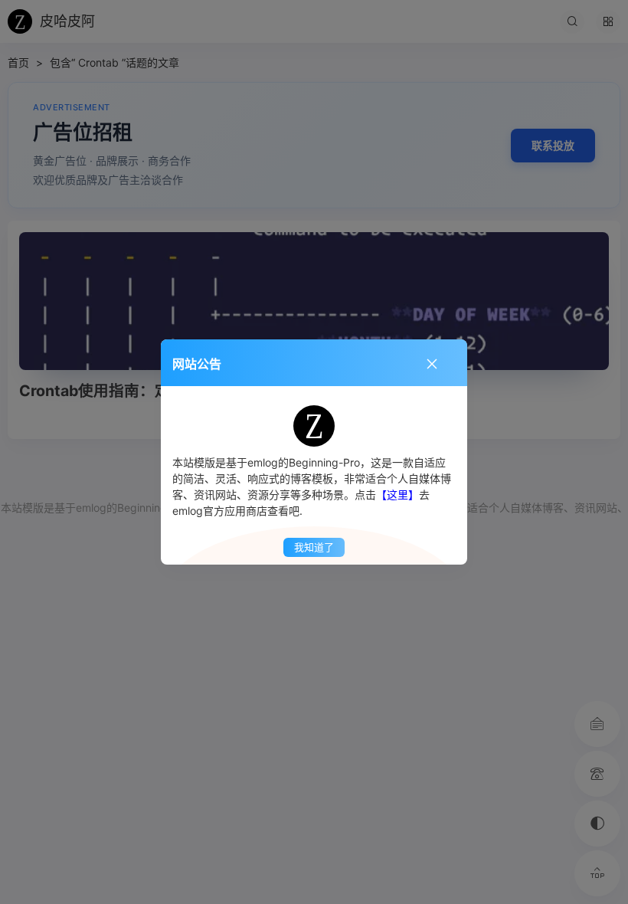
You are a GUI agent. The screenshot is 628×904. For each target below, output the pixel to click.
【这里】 (397, 494)
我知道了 (314, 547)
